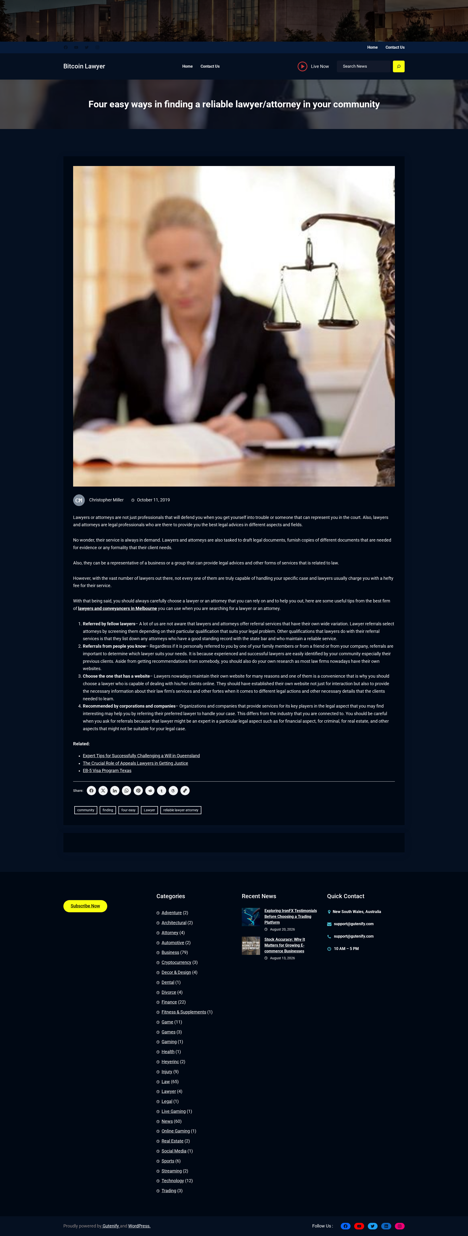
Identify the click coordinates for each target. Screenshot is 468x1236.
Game (167, 1022)
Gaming (169, 1041)
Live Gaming (174, 1111)
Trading (169, 1190)
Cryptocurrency (176, 962)
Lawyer (149, 810)
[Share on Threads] (173, 790)
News (167, 1121)
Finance (169, 1002)
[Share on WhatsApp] (126, 790)
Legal (167, 1101)
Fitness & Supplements (184, 1012)
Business (170, 952)
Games (169, 1032)
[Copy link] (185, 790)
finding (108, 810)
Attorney (170, 932)
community (85, 810)
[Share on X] (103, 790)
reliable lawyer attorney (180, 810)
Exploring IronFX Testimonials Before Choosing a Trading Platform (290, 916)
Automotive (173, 942)
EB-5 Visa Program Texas (107, 770)
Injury (167, 1071)
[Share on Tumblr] (161, 790)
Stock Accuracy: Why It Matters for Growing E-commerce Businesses (284, 945)
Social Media (174, 1151)
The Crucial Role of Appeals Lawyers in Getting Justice (135, 763)
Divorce (169, 992)
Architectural (174, 922)
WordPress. (139, 1226)
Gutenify (111, 1226)
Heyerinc (170, 1061)
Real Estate (173, 1141)
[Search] (399, 66)
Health (168, 1051)
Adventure (172, 912)
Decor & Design (176, 972)
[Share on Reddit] (150, 790)
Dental (168, 982)
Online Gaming (176, 1131)
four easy (128, 810)
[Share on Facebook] (91, 790)
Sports (168, 1161)
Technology (173, 1180)
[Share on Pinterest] (138, 790)
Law (166, 1081)
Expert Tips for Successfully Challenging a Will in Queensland (141, 755)
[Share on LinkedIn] (114, 790)
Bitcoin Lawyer (84, 66)
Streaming (172, 1171)
